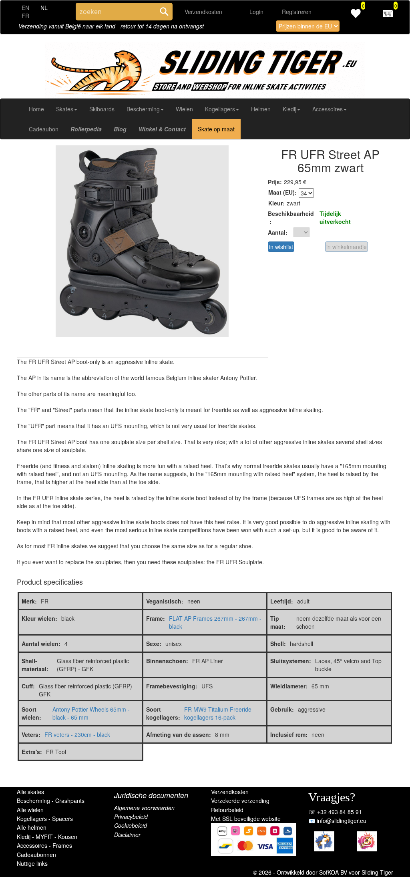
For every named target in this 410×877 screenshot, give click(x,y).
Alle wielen (30, 810)
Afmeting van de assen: (178, 734)
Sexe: (153, 644)
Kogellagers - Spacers (45, 819)
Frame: (155, 618)
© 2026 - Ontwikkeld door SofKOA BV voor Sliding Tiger (323, 872)
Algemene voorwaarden (144, 808)
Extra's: (32, 752)
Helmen (261, 109)
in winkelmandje (346, 247)
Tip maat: (277, 622)
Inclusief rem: (289, 734)
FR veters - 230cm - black (77, 734)
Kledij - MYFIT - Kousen (47, 837)
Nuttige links (32, 863)
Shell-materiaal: (35, 665)
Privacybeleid (131, 817)
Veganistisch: (164, 601)
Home (36, 109)
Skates (64, 109)
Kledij (289, 109)
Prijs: (275, 182)
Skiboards (102, 109)
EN (25, 8)
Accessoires (327, 109)
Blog (120, 129)
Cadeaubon (43, 129)
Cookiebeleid (130, 825)
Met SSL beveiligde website (246, 819)
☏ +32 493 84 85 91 (335, 812)
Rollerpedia (86, 129)
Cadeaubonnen (36, 855)
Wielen (184, 109)
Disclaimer (127, 835)
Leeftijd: (281, 601)
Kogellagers (220, 109)
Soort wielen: (31, 713)
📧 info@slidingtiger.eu (337, 821)
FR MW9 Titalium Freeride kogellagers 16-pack (217, 713)
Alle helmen (31, 827)
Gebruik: (282, 709)
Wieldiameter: (289, 686)
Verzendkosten (203, 12)
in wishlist (281, 247)
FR (25, 16)
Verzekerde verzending (240, 801)
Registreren (297, 12)
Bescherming (143, 109)
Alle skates (30, 792)
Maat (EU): (282, 192)
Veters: (31, 734)
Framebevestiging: (171, 686)
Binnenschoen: (167, 661)
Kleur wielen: (39, 618)
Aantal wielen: (41, 644)
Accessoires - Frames (44, 845)
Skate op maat (216, 129)
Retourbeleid (227, 810)
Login (256, 12)
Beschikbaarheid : (291, 217)
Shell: (278, 644)
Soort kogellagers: (163, 713)
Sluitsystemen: (290, 661)
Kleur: (276, 203)
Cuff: (28, 686)
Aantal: (277, 232)
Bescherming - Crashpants (50, 801)
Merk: (29, 601)
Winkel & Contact (162, 129)
